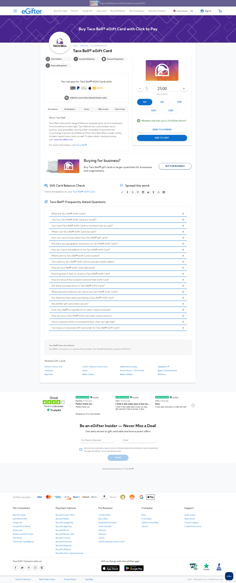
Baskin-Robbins (126, 374)
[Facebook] (127, 192)
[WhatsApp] (158, 192)
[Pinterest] (138, 192)
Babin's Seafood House (167, 370)
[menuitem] (118, 214)
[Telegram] (164, 192)
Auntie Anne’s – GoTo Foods (132, 370)
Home (75, 46)
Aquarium (49, 370)
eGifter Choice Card (53, 367)
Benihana (162, 374)
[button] (206, 11)
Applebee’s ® (163, 367)
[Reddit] (148, 192)
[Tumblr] (153, 192)
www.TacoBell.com (63, 139)
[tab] (60, 11)
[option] (144, 102)
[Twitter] (132, 192)
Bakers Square (88, 374)
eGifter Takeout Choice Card (94, 367)
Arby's (85, 370)
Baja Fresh (49, 374)
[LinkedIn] (143, 192)
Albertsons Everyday (128, 367)
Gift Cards (84, 46)
